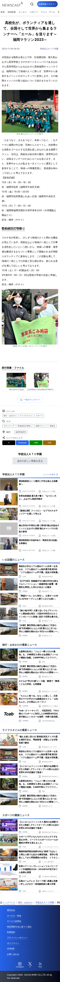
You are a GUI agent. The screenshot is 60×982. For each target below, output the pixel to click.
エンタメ (23, 12)
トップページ (9, 902)
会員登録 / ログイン (47, 4)
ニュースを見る (49, 474)
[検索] (32, 4)
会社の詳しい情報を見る (30, 460)
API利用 (10, 948)
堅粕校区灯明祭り (25, 426)
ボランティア (9, 426)
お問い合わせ (13, 954)
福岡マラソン (41, 426)
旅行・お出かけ (10, 416)
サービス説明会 (14, 921)
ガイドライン (13, 943)
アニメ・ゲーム (48, 12)
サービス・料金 (14, 915)
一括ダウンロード (32, 399)
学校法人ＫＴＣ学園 (49, 48)
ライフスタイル (26, 416)
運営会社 (11, 910)
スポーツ (34, 12)
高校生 (52, 426)
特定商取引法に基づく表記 (19, 926)
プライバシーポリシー (17, 937)
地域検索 (12, 12)
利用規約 (11, 932)
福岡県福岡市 (21, 432)
